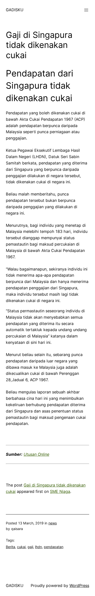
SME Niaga (60, 491)
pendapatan (53, 547)
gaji (30, 547)
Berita (10, 547)
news (52, 523)
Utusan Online (36, 454)
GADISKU (14, 9)
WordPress (79, 585)
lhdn (38, 547)
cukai (21, 547)
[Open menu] (86, 10)
